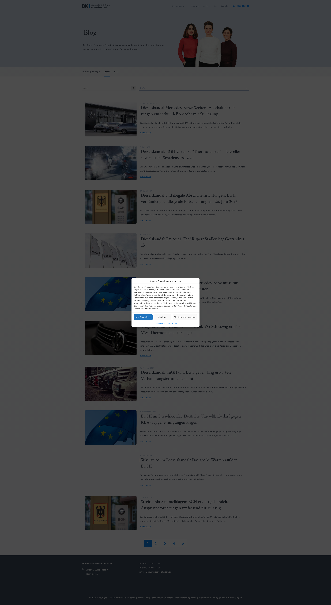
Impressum (172, 323)
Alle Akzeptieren (143, 317)
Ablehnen (162, 317)
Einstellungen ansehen (184, 317)
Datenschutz (160, 323)
